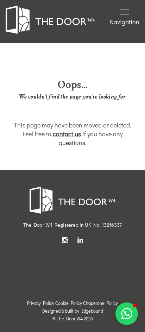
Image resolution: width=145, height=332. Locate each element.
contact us (67, 134)
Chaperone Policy (100, 303)
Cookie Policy (68, 303)
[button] (126, 313)
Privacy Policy (40, 303)
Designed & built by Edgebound (72, 311)
